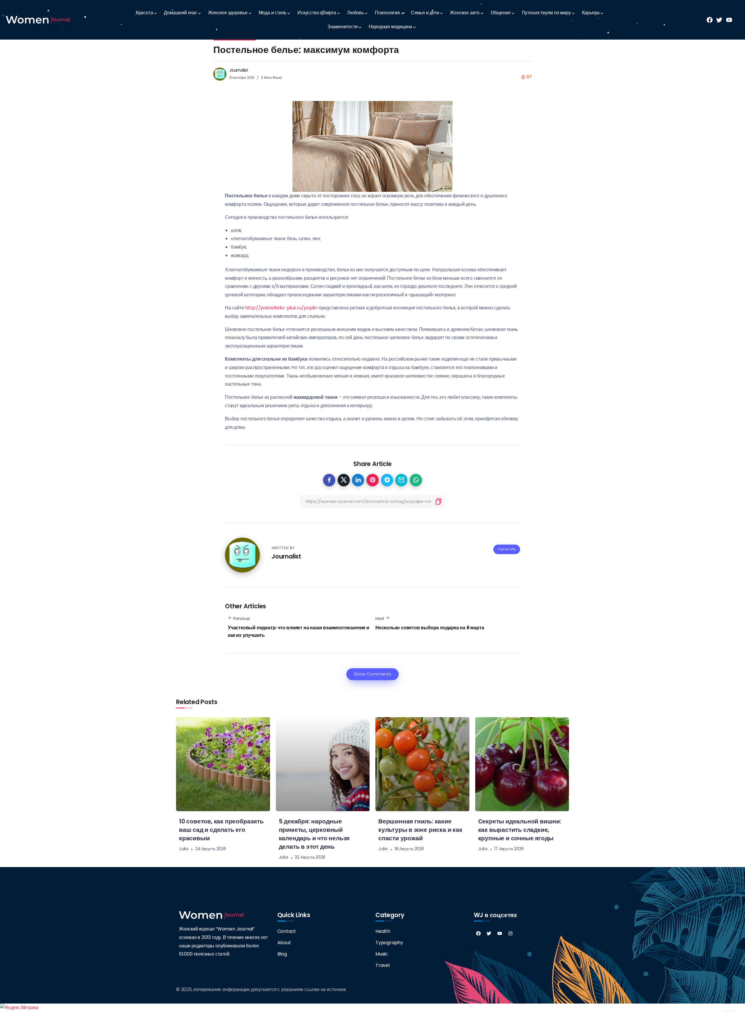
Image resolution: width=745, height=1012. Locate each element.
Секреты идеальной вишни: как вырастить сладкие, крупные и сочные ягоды (519, 829)
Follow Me (507, 549)
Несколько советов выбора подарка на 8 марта (429, 627)
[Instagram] (510, 933)
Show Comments (372, 674)
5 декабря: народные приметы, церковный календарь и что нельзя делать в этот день (314, 834)
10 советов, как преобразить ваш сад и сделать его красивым (221, 829)
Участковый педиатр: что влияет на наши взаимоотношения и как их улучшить (298, 631)
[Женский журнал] (38, 19)
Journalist (238, 70)
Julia (183, 849)
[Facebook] (478, 933)
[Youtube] (499, 933)
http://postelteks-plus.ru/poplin (281, 307)
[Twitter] (489, 933)
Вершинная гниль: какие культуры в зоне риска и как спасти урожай (420, 829)
